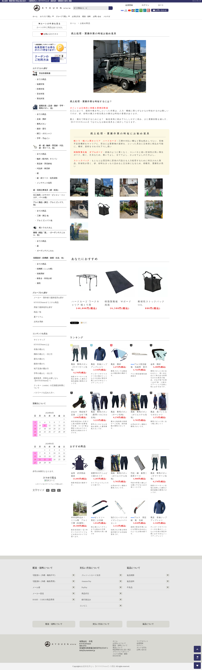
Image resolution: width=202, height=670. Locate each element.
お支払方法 (76, 16)
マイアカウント (142, 641)
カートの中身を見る (51, 24)
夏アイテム (38, 317)
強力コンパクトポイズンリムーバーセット (119, 520)
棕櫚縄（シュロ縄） (45, 269)
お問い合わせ (161, 10)
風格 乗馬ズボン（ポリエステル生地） (139, 414)
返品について (148, 624)
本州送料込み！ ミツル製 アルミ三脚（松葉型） (79, 520)
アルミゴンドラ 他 (44, 220)
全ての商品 (41, 79)
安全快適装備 (44, 73)
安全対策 (40, 94)
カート (161, 5)
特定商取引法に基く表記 (122, 650)
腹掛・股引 (41, 129)
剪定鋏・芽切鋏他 (44, 164)
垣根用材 (40, 274)
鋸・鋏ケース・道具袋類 (47, 178)
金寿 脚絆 (156, 364)
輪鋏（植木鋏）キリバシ (47, 159)
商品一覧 (37, 312)
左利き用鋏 (38, 322)
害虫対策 (40, 99)
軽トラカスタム (45, 228)
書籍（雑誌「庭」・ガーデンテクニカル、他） (49, 234)
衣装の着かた (39, 349)
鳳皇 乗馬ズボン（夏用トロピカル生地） (99, 414)
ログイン (145, 5)
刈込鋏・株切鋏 (43, 168)
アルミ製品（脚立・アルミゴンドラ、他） (49, 203)
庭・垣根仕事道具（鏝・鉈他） (46, 190)
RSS (114, 656)
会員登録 (129, 5)
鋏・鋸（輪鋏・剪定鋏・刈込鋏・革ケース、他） (51, 146)
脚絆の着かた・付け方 (43, 354)
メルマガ (106, 16)
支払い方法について (101, 624)
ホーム (35, 16)
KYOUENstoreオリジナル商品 (46, 302)
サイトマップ (196, 1)
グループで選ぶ (62, 16)
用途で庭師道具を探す (43, 307)
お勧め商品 (85, 23)
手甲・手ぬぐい (43, 138)
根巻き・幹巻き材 (44, 278)
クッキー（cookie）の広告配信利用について (49, 386)
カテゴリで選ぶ (46, 16)
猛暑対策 (40, 84)
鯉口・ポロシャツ (44, 133)
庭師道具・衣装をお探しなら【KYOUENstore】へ (46, 379)
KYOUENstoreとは (41, 344)
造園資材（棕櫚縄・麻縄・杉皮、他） (49, 258)
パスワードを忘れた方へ (44, 393)
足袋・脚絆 (41, 119)
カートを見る (141, 647)
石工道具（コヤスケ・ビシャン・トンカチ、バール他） (49, 196)
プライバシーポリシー (121, 652)
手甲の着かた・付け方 (43, 373)
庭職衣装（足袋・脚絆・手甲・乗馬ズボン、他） (52, 107)
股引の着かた (39, 359)
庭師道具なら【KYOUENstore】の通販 (99, 666)
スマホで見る (49, 477)
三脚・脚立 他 (43, 216)
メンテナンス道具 (44, 183)
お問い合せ (97, 16)
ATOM (118, 656)
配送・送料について (53, 624)
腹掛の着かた (39, 364)
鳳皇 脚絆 (116, 364)
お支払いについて (119, 643)
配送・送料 (86, 16)
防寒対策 (40, 89)
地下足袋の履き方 (41, 369)
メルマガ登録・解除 (120, 654)
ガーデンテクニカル (45, 251)
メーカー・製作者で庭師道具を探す (49, 298)
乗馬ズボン (41, 124)
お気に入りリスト (50, 34)
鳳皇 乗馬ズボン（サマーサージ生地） (79, 367)
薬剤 (39, 283)
